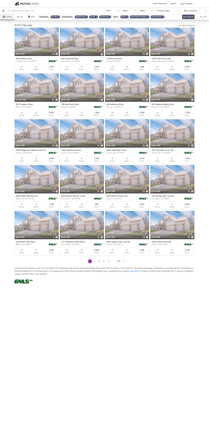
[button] (55, 16)
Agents (173, 3)
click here (134, 271)
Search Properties (160, 3)
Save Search (188, 17)
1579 (118, 261)
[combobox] (54, 11)
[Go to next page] (124, 261)
